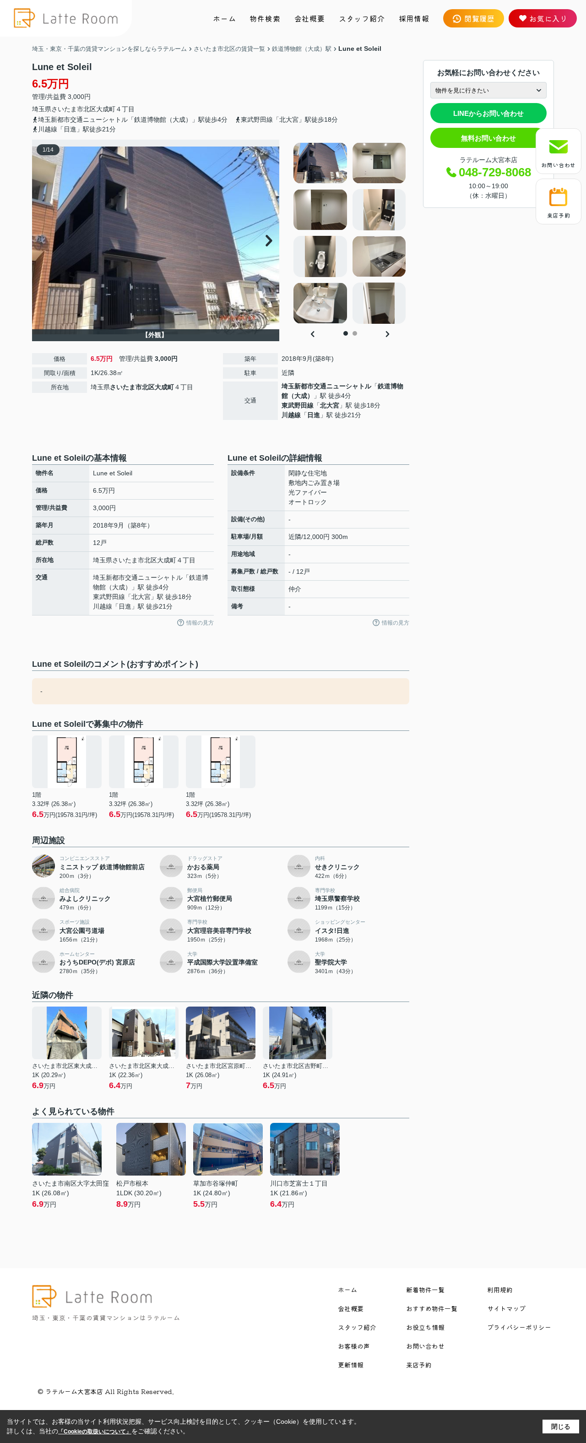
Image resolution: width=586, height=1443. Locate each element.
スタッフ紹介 (362, 18)
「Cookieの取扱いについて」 (94, 1431)
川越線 (291, 415)
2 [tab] (355, 333)
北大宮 (329, 405)
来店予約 (558, 215)
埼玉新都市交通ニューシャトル (326, 386)
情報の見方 (200, 623)
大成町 (105, 109)
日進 (313, 415)
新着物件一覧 (425, 1289)
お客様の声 (354, 1345)
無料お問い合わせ (488, 138)
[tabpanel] (350, 233)
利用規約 (500, 1289)
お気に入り (548, 18)
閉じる (560, 1426)
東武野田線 (298, 405)
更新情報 (351, 1364)
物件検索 (265, 18)
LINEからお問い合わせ (488, 113)
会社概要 (309, 18)
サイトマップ (506, 1308)
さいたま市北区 (73, 109)
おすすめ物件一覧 (431, 1308)
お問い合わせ (558, 165)
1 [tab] (345, 333)
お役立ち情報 (425, 1327)
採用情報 (414, 18)
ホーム (224, 18)
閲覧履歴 (479, 18)
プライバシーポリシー (519, 1327)
